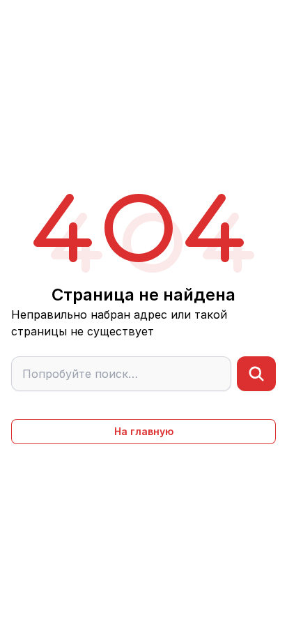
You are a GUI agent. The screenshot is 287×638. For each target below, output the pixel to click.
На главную (143, 431)
